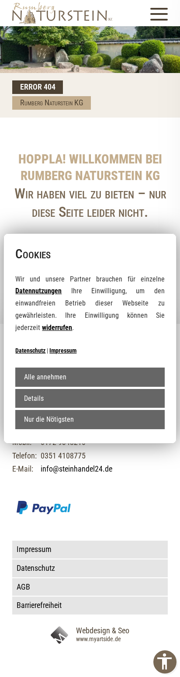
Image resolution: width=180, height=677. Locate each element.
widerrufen (57, 327)
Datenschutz (30, 350)
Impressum (62, 350)
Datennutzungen (38, 291)
